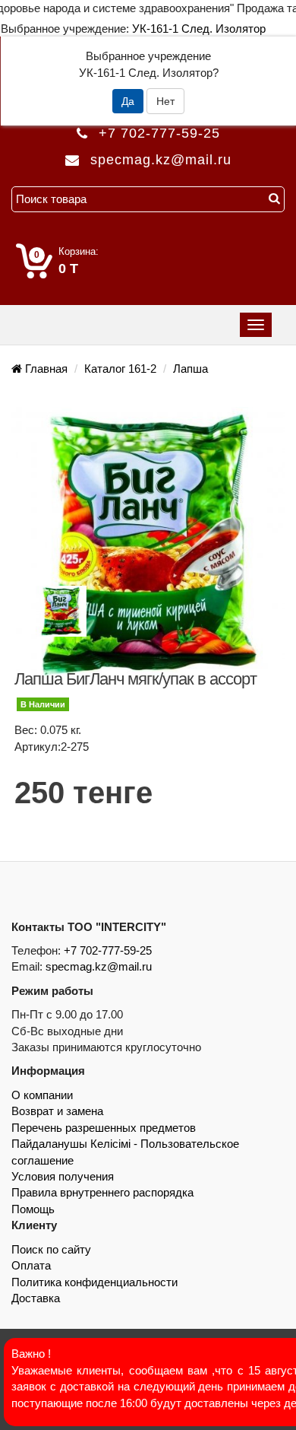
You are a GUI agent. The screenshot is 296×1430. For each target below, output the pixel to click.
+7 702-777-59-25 (159, 133)
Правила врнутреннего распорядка (102, 1192)
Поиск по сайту (51, 1249)
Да (127, 101)
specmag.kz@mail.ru (99, 966)
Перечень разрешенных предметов (103, 1127)
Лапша (190, 368)
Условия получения (62, 1176)
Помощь (33, 1209)
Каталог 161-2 (120, 368)
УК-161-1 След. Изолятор (199, 28)
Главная (45, 368)
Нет (165, 101)
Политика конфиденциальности (94, 1282)
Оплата (31, 1265)
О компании (42, 1094)
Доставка (35, 1298)
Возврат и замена (57, 1110)
